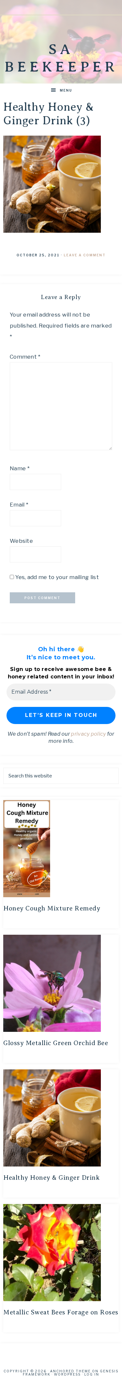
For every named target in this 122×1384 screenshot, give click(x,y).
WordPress (67, 1374)
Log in (91, 1374)
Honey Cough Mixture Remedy (51, 908)
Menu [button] (66, 90)
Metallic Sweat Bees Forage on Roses (60, 1312)
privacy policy (88, 734)
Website (21, 541)
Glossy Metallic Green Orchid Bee (55, 1043)
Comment (25, 356)
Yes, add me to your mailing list (56, 577)
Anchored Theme (70, 1371)
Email (19, 504)
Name (20, 468)
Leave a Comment (85, 255)
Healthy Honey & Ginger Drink (51, 1177)
